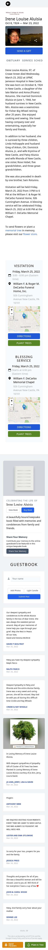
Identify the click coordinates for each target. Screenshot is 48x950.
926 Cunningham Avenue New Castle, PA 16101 (26, 299)
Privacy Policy (16, 938)
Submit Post (24, 596)
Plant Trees (24, 343)
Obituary (13, 60)
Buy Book (28, 510)
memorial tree (13, 230)
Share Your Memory (17, 551)
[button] (24, 316)
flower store (30, 234)
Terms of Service (31, 938)
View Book (13, 510)
